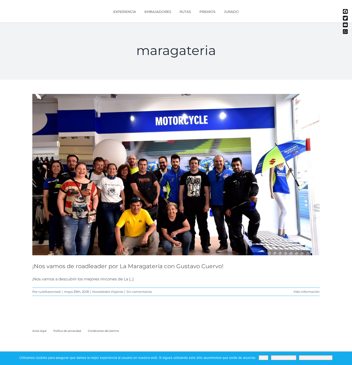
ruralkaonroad (49, 292)
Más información (307, 292)
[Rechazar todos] (346, 358)
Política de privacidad (316, 358)
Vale (264, 358)
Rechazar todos (284, 358)
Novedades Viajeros (176, 180)
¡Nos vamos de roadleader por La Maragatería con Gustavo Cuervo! (127, 266)
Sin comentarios (139, 292)
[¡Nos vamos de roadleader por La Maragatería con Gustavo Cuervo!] (176, 174)
